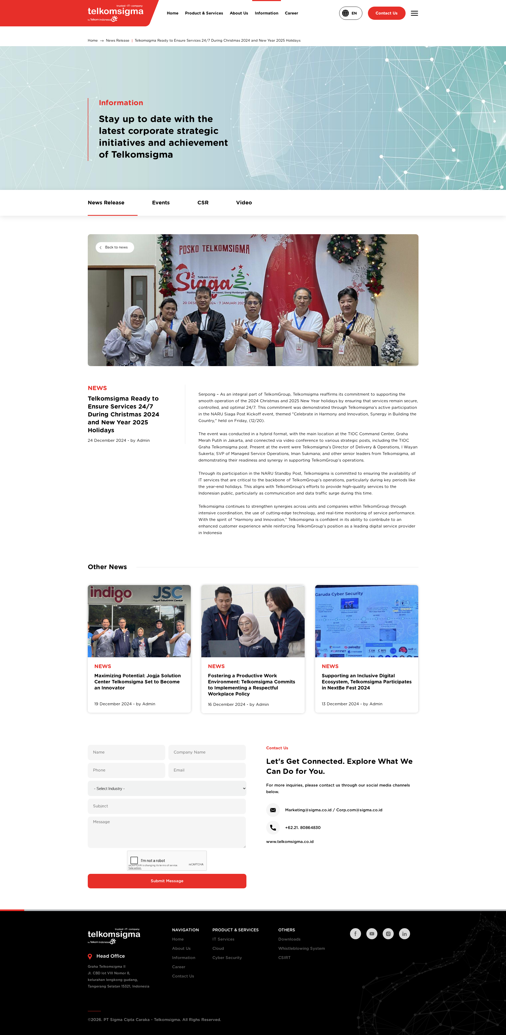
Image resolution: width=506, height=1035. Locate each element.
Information (183, 958)
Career (178, 967)
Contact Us (183, 976)
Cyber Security (227, 958)
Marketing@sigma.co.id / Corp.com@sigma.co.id (333, 810)
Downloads (289, 939)
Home (93, 40)
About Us (181, 949)
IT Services (223, 939)
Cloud (218, 949)
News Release (117, 40)
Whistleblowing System (301, 949)
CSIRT (284, 958)
